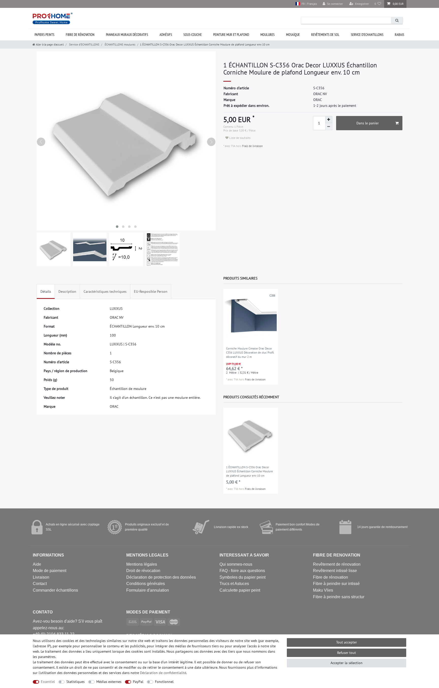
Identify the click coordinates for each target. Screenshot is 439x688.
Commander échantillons (55, 590)
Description (67, 291)
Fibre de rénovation (80, 34)
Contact (40, 583)
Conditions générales (145, 583)
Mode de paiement (49, 570)
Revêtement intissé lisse (335, 570)
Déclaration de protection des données (161, 577)
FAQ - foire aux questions (242, 570)
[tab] (46, 291)
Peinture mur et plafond (231, 34)
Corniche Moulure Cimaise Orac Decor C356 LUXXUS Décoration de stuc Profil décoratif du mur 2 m (250, 353)
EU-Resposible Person (150, 291)
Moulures (267, 34)
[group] (250, 316)
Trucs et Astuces (234, 583)
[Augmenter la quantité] (328, 119)
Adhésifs (166, 34)
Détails (45, 291)
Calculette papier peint (240, 590)
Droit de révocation (143, 570)
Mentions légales (141, 564)
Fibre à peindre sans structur (338, 597)
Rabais (399, 34)
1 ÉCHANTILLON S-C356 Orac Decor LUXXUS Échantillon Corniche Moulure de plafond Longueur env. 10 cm (249, 471)
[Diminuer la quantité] (328, 126)
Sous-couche (192, 34)
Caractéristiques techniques (105, 291)
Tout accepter (346, 642)
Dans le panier (367, 123)
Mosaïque (293, 34)
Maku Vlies (323, 590)
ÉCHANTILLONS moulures (119, 44)
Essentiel (48, 681)
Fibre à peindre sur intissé (336, 583)
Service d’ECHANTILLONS (367, 34)
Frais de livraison (252, 146)
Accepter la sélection (347, 663)
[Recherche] (397, 20)
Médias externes (108, 681)
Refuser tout (346, 652)
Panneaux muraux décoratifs (127, 34)
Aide (37, 564)
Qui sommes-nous (236, 564)
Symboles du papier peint (242, 577)
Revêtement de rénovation (336, 564)
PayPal (138, 681)
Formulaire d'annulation (147, 590)
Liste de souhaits (239, 138)
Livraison (41, 577)
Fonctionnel (164, 681)
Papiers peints (44, 34)
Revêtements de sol (325, 34)
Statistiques (75, 681)
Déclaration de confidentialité (163, 672)
